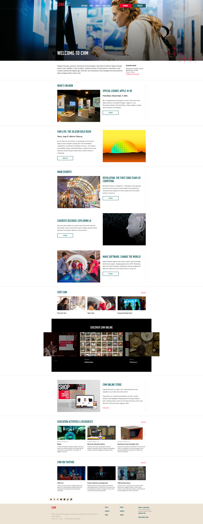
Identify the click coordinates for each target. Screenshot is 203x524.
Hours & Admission (129, 1)
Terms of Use (54, 518)
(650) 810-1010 (141, 513)
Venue (106, 515)
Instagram (64, 499)
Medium (51, 499)
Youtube (61, 499)
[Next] (127, 344)
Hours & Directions (143, 508)
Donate (125, 5)
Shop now (106, 408)
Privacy (61, 518)
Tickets (139, 5)
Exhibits (122, 511)
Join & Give (106, 5)
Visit (91, 5)
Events (122, 507)
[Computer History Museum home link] (63, 4)
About (97, 5)
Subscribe (138, 1)
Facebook (54, 499)
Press (106, 507)
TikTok (67, 499)
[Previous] (75, 344)
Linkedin (71, 499)
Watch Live (65, 158)
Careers (107, 511)
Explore (84, 5)
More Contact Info (143, 517)
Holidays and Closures (132, 74)
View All (143, 293)
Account (144, 1)
